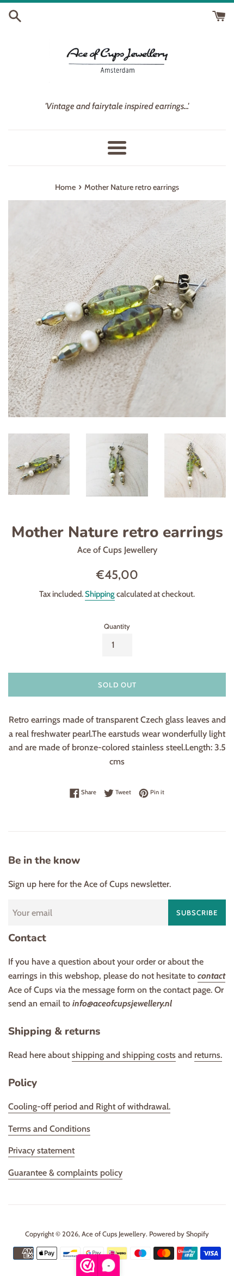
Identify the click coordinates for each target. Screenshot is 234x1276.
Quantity (117, 626)
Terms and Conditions (49, 1129)
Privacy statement (41, 1150)
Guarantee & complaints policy (65, 1172)
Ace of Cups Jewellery (114, 1234)
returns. (208, 1055)
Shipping (100, 594)
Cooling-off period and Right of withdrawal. (89, 1106)
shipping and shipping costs (124, 1055)
